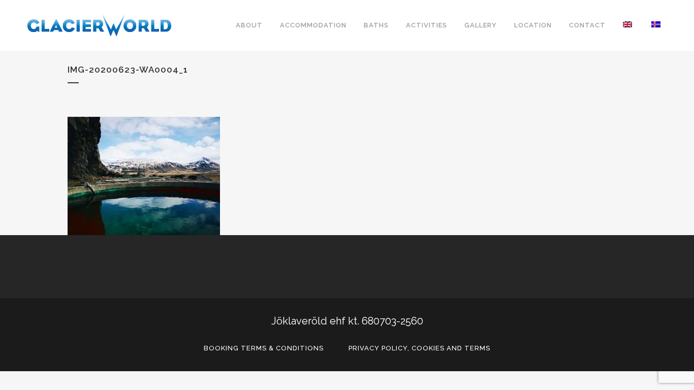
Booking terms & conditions (264, 348)
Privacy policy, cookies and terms (419, 348)
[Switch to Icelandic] (657, 25)
